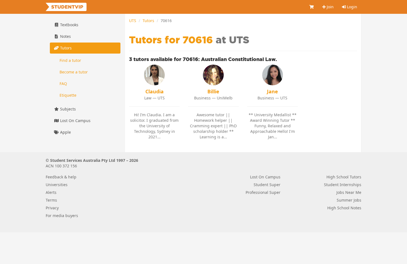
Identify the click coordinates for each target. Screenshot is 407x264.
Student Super (267, 184)
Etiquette (68, 95)
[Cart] (311, 7)
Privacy (52, 207)
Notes (65, 36)
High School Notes (344, 207)
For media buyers (62, 215)
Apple (65, 132)
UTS (132, 20)
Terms (51, 200)
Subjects (67, 109)
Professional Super (263, 192)
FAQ (63, 83)
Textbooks (68, 24)
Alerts (51, 192)
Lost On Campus (75, 120)
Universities (57, 184)
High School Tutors (343, 176)
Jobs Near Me (348, 192)
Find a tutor (70, 60)
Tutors (148, 20)
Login (351, 6)
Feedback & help (61, 176)
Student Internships (342, 184)
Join (330, 6)
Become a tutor (74, 72)
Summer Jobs (349, 200)
